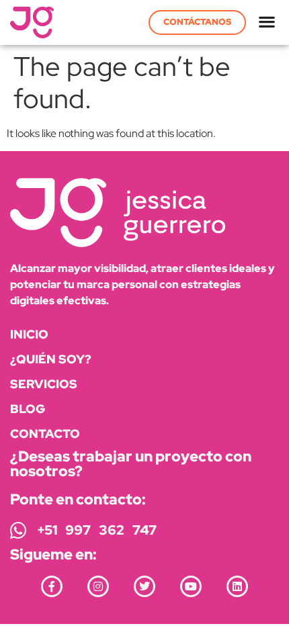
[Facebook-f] (52, 586)
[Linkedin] (237, 586)
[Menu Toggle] (267, 22)
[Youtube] (191, 586)
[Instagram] (98, 586)
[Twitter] (144, 586)
